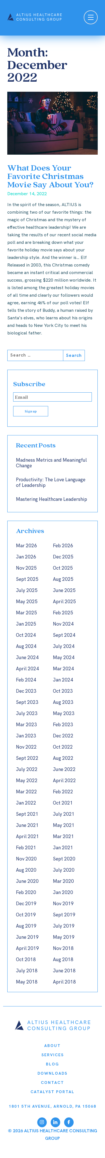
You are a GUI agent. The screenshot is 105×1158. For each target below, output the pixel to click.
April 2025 (64, 602)
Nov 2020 (26, 859)
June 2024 (27, 658)
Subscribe (29, 384)
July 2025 (27, 590)
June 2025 (64, 590)
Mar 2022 (26, 792)
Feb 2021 (26, 848)
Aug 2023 (63, 702)
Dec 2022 (63, 736)
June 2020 (27, 881)
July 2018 (27, 971)
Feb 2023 (63, 725)
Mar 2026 (26, 546)
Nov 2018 (63, 948)
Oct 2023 (63, 691)
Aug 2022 (63, 758)
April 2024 (27, 669)
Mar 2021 (63, 836)
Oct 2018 (26, 960)
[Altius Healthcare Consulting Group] (52, 1029)
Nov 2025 (26, 568)
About (52, 1045)
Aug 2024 (26, 646)
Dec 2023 (26, 691)
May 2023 (63, 713)
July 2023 (27, 713)
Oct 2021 (63, 803)
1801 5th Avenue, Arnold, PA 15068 (52, 1106)
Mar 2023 (26, 725)
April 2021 (27, 836)
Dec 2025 (63, 557)
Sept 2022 (27, 758)
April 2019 (27, 948)
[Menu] (91, 18)
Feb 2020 (26, 892)
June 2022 (64, 769)
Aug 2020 (26, 870)
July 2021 (63, 814)
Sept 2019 (64, 915)
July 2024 (63, 646)
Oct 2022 (63, 747)
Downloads (52, 1073)
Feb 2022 (63, 792)
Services (52, 1055)
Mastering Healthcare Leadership (51, 499)
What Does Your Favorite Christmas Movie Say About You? (50, 175)
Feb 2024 (26, 680)
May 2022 (27, 781)
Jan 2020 (63, 892)
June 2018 (64, 971)
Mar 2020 (63, 881)
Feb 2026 (63, 546)
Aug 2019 (26, 926)
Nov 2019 (63, 904)
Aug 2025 (63, 579)
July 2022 (27, 769)
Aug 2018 (63, 960)
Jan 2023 (26, 736)
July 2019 (63, 926)
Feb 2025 (63, 613)
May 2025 (27, 602)
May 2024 (63, 658)
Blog (52, 1064)
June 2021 (27, 825)
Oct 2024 (26, 635)
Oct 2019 (26, 915)
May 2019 (63, 937)
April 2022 (64, 781)
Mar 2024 (63, 669)
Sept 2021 (27, 814)
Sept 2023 (27, 702)
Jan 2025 (26, 624)
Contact (52, 1082)
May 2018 (27, 982)
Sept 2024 (64, 635)
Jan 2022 (26, 803)
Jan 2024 (63, 680)
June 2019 (27, 937)
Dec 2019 (26, 904)
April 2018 (64, 982)
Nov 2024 (63, 624)
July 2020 (63, 870)
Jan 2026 (26, 557)
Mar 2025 (26, 613)
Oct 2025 (63, 568)
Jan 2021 (63, 848)
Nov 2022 (26, 747)
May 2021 (63, 825)
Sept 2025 (27, 579)
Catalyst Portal (52, 1091)
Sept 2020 (64, 859)
